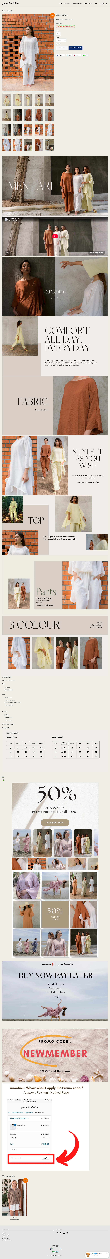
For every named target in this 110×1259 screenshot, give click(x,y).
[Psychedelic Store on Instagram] (61, 1234)
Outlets (3, 1237)
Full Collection (88, 3)
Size (57, 30)
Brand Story (67, 3)
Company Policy (5, 1235)
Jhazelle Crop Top (96, 1255)
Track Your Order (6, 1239)
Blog (96, 3)
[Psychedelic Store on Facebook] (57, 1234)
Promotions (59, 23)
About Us (4, 1233)
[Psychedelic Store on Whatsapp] (67, 1234)
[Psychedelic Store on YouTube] (64, 1234)
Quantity (58, 44)
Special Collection (77, 3)
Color (57, 37)
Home (60, 3)
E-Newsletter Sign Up (7, 1241)
